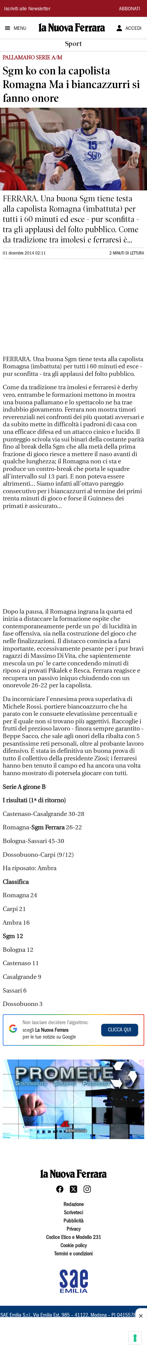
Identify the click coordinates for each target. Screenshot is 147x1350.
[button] (73, 1099)
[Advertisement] (54, 310)
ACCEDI (133, 28)
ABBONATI (129, 9)
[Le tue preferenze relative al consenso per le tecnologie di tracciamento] (135, 1338)
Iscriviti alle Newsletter (27, 9)
